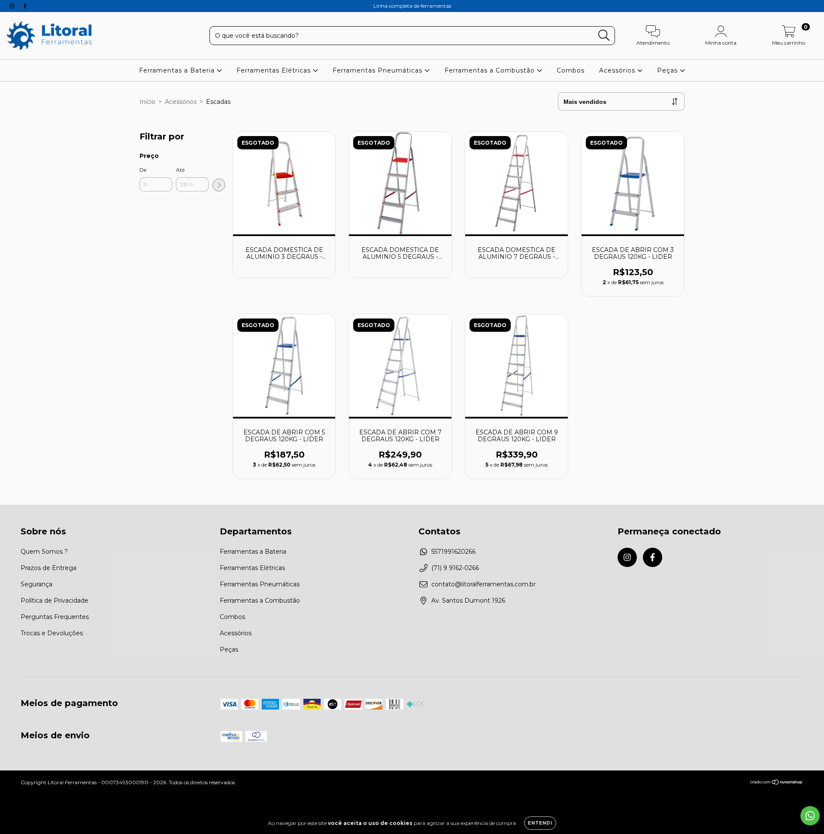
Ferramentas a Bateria (178, 70)
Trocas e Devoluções (52, 633)
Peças (668, 70)
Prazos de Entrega (48, 568)
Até (180, 170)
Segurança (36, 584)
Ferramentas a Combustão (491, 70)
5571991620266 (453, 551)
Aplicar (218, 185)
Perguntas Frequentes (55, 617)
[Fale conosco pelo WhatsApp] (810, 815)
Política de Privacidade (54, 600)
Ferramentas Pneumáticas (378, 70)
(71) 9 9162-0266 (455, 568)
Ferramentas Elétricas (274, 70)
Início (147, 102)
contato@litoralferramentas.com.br (483, 584)
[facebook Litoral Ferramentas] (24, 6)
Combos (571, 70)
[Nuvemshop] (776, 783)
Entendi (540, 823)
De (142, 170)
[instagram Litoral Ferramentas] (12, 6)
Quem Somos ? (44, 551)
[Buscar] (604, 35)
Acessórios (618, 70)
